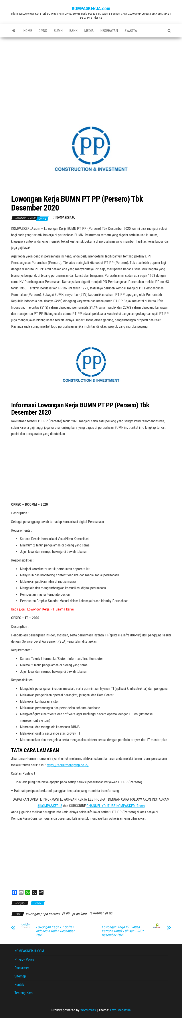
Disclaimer (21, 968)
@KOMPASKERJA (50, 806)
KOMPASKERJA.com (91, 8)
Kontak (19, 985)
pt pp (65, 913)
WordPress (88, 1010)
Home (27, 31)
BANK (73, 31)
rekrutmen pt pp (100, 913)
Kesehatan (109, 31)
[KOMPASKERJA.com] (14, 30)
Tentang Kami (23, 993)
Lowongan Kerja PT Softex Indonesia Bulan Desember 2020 (55, 931)
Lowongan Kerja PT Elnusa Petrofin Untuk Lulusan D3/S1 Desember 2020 (123, 931)
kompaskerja (65, 217)
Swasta (131, 31)
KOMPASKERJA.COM (29, 951)
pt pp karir (79, 914)
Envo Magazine (120, 1010)
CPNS (43, 31)
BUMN (58, 31)
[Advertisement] (91, 71)
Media (89, 31)
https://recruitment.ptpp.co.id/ (68, 765)
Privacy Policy (24, 959)
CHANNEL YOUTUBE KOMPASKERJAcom (116, 806)
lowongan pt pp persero (42, 914)
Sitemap (20, 976)
